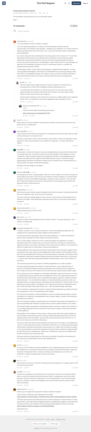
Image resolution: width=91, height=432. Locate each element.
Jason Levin (20, 217)
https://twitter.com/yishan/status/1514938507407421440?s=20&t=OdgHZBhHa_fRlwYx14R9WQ (47, 397)
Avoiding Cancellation (23, 228)
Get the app (54, 424)
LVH (18, 345)
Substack (36, 428)
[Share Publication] (69, 3)
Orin (18, 120)
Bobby (19, 149)
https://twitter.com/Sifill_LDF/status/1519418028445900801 (35, 406)
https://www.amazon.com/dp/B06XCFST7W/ (36, 113)
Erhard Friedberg (22, 172)
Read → (15, 20)
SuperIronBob (21, 190)
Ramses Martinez (22, 208)
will (18, 360)
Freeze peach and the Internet (24, 11)
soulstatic (20, 372)
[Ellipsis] (77, 41)
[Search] (65, 3)
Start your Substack (41, 424)
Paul (21, 82)
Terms (53, 419)
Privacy (48, 419)
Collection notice (60, 419)
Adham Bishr (21, 389)
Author (25, 108)
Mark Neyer (20, 131)
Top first (74, 26)
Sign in (85, 3)
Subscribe (76, 3)
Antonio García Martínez (21, 13)
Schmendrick (21, 41)
